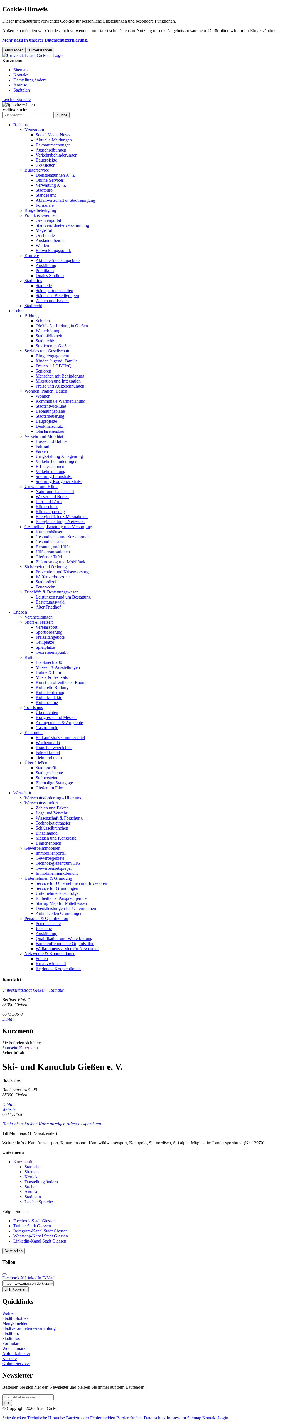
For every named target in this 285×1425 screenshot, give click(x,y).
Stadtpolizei (46, 582)
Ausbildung (46, 265)
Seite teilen (13, 1251)
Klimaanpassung (50, 511)
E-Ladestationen (50, 466)
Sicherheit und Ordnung (45, 566)
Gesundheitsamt (50, 541)
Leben (18, 310)
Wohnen (43, 396)
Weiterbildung (48, 330)
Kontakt (20, 75)
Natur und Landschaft (55, 491)
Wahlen (42, 245)
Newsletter (45, 165)
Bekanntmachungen (53, 145)
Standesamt (46, 195)
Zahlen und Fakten (52, 300)
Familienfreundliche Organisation (65, 943)
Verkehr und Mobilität (43, 436)
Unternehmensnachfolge (57, 893)
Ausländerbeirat (49, 240)
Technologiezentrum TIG (58, 863)
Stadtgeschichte (49, 772)
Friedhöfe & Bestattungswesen (51, 592)
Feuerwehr (45, 587)
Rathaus (20, 124)
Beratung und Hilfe (53, 546)
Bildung (31, 315)
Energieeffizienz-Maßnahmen (62, 516)
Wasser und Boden (52, 496)
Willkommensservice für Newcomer (67, 948)
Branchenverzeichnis (54, 747)
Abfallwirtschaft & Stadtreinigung (65, 200)
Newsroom (34, 130)
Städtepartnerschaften (54, 290)
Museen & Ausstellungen (58, 667)
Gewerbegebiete (50, 858)
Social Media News (53, 135)
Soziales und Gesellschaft (46, 351)
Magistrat (44, 230)
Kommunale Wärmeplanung (60, 401)
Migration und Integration (58, 381)
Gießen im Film (49, 787)
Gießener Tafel (49, 556)
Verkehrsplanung (50, 471)
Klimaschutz (47, 506)
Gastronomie (47, 727)
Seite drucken (14, 1418)
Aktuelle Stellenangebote (58, 260)
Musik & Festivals (52, 677)
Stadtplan (21, 90)
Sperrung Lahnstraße (54, 476)
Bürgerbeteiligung (40, 210)
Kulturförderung (50, 692)
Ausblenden (13, 50)
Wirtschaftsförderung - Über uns (52, 798)
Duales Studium (50, 275)
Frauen (42, 958)
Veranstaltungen (38, 617)
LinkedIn (33, 1277)
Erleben (20, 612)
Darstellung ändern (30, 80)
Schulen (43, 320)
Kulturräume (47, 702)
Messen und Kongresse (56, 838)
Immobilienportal (51, 853)
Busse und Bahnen (52, 441)
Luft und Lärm (49, 501)
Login (223, 1418)
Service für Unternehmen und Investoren (71, 883)
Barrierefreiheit (129, 1418)
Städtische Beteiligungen (57, 295)
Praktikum (45, 270)
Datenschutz (155, 1418)
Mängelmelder (15, 1323)
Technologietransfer (53, 823)
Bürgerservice (36, 170)
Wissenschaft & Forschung (59, 818)
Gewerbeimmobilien (42, 848)
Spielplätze (45, 647)
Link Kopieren (15, 1289)
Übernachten (47, 712)
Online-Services (50, 180)
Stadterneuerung (50, 416)
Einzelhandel (47, 833)
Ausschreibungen (51, 150)
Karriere (31, 255)
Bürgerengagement (52, 356)
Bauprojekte (46, 160)
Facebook (10, 1277)
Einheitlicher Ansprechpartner (62, 898)
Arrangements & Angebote (59, 722)
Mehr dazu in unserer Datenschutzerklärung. (45, 40)
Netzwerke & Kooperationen (49, 953)
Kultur (30, 657)
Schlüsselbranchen (52, 828)
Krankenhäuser (49, 531)
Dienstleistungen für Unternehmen (66, 908)
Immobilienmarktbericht (57, 873)
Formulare (45, 205)
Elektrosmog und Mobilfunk (60, 561)
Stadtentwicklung (51, 406)
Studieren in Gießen (53, 345)
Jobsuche (44, 928)
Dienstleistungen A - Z (55, 175)
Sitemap (20, 70)
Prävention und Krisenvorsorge (63, 571)
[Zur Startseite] (32, 55)
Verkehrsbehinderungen (56, 155)
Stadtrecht (33, 305)
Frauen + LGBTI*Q (54, 366)
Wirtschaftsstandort (41, 803)
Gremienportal (48, 220)
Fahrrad (42, 446)
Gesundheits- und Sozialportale (63, 536)
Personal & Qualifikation (46, 918)
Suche (29, 1186)
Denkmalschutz (49, 426)
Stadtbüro (44, 190)
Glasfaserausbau (50, 431)
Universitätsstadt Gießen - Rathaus (33, 990)
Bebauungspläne (50, 411)
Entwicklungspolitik (53, 250)
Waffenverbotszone (53, 577)
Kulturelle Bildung (52, 687)
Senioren (43, 371)
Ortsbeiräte (45, 235)
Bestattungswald (50, 602)
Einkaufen (33, 732)
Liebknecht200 (49, 662)
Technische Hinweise (46, 1418)
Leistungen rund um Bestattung (63, 597)
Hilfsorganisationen (53, 551)
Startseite (10, 1048)
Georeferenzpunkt (51, 652)
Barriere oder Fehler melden (90, 1418)
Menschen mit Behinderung (60, 376)
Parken (42, 451)
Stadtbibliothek (49, 335)
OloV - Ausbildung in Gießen (62, 325)
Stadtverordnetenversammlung (62, 225)
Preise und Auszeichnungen (60, 386)
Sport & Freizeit (38, 622)
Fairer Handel (48, 752)
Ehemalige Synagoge (54, 782)
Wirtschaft (22, 792)
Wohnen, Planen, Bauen (45, 391)
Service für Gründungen (57, 888)
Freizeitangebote (50, 637)
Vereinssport (46, 627)
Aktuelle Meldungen (54, 140)
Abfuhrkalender (16, 1353)
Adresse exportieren (84, 1123)
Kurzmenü (28, 1048)
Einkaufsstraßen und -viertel (60, 737)
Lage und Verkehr (51, 813)
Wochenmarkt (48, 742)
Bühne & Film (48, 672)
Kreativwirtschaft (51, 963)
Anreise (20, 85)
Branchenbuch (48, 843)
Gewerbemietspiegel (54, 868)
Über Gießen (35, 762)
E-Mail (8, 1019)
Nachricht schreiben (20, 1123)
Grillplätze (45, 642)
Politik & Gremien (40, 215)
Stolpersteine (47, 777)
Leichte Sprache (16, 99)
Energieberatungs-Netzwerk (60, 521)
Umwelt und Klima (41, 486)
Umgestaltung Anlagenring (59, 456)
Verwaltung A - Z (51, 185)
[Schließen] (4, 1274)
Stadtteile (44, 285)
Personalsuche (48, 923)
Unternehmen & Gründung (48, 878)
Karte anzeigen (52, 1123)
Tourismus (33, 707)
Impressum (176, 1418)
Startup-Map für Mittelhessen (61, 903)
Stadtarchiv (45, 340)
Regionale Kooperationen (58, 968)
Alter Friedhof (48, 607)
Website (9, 1109)
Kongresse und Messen (56, 717)
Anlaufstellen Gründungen (59, 913)
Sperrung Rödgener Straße (59, 481)
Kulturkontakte (49, 697)
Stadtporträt (46, 767)
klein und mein (49, 757)
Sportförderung (49, 632)
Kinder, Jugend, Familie (57, 361)
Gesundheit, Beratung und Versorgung (58, 526)
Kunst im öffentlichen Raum (60, 682)
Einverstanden (40, 50)
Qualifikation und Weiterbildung (64, 938)
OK (7, 1403)
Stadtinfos (33, 280)
